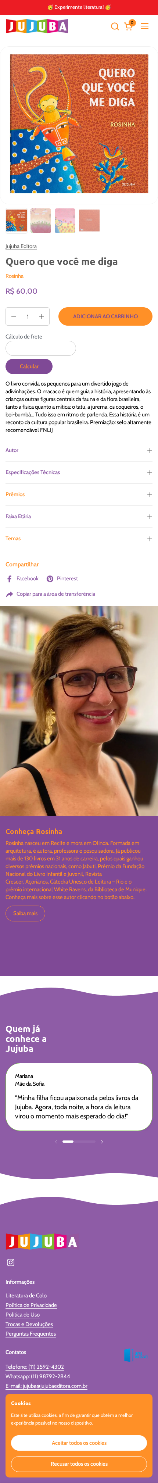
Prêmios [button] (15, 494)
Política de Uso (23, 1314)
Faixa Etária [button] (18, 516)
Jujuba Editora (21, 246)
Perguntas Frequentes (31, 1333)
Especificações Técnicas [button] (33, 472)
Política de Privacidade (31, 1305)
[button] (114, 26)
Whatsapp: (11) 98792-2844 (38, 1376)
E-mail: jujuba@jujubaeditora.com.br (46, 1386)
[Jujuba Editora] (37, 26)
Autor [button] (12, 450)
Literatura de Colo (26, 1295)
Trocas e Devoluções (29, 1324)
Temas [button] (13, 538)
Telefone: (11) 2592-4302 (35, 1367)
